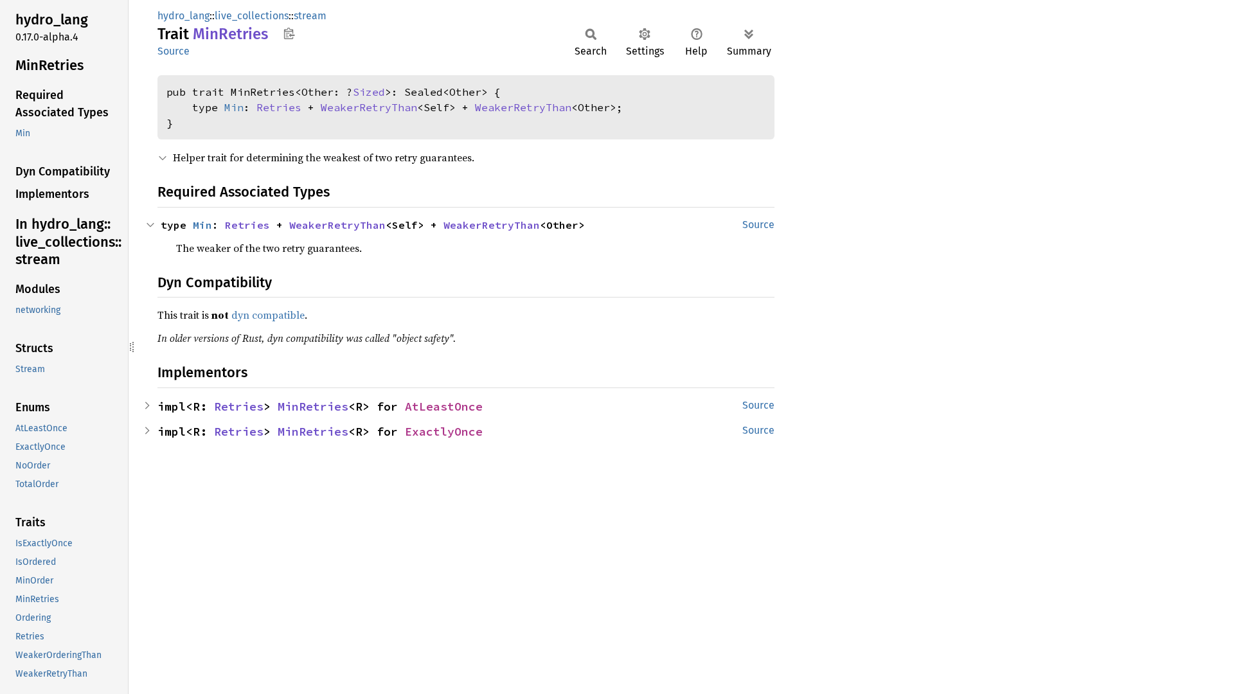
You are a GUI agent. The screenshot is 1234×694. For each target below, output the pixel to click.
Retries (278, 107)
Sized (369, 91)
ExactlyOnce (444, 431)
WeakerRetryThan (369, 107)
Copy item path (289, 33)
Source (173, 51)
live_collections (252, 16)
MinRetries (313, 406)
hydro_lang (183, 16)
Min (234, 107)
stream (310, 16)
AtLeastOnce (444, 406)
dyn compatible (268, 315)
